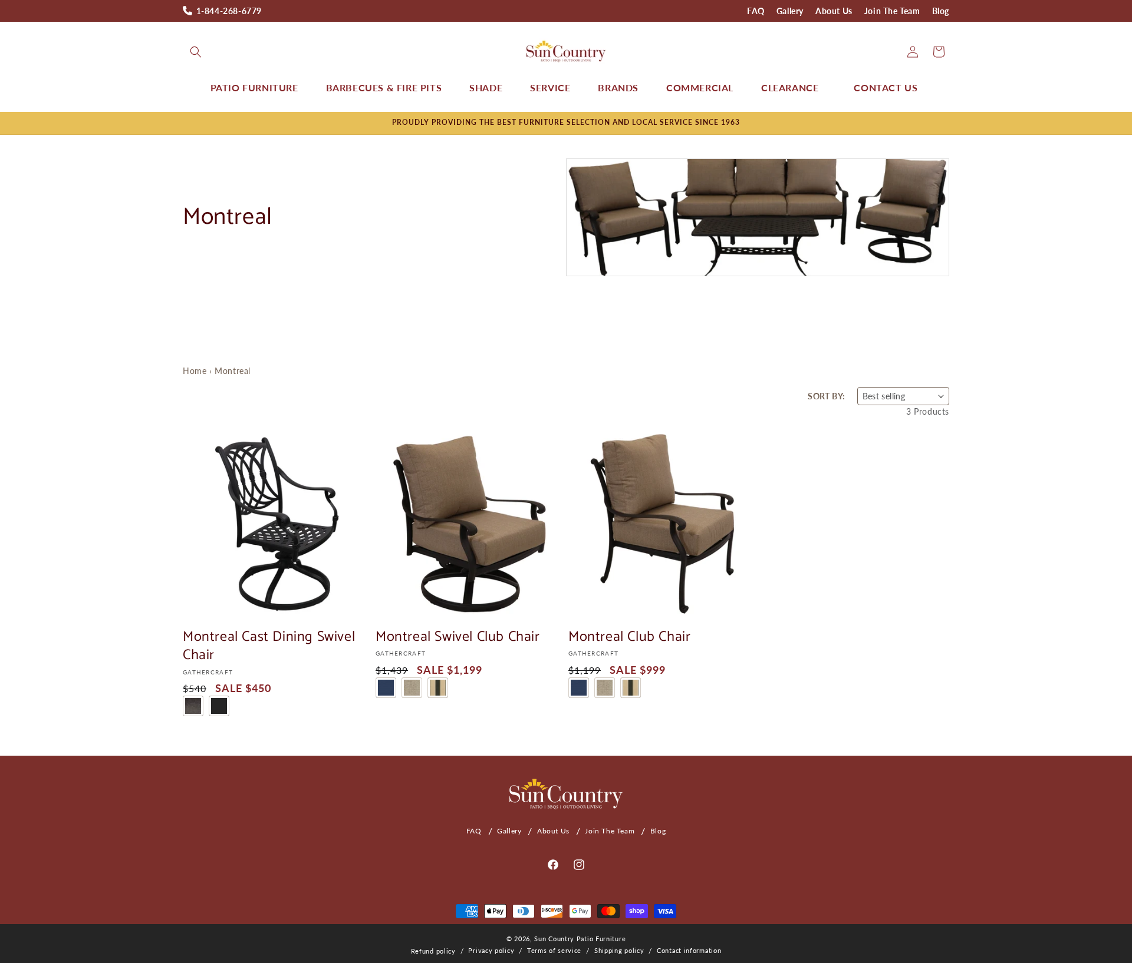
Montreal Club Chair (629, 637)
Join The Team (892, 11)
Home (194, 371)
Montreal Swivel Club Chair (458, 637)
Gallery (790, 11)
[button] (196, 52)
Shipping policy (619, 950)
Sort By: (826, 396)
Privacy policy (491, 950)
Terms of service (554, 950)
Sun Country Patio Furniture (580, 938)
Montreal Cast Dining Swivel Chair (269, 646)
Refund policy (433, 951)
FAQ (756, 11)
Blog (940, 11)
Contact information (689, 950)
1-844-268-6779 (229, 11)
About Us (834, 11)
